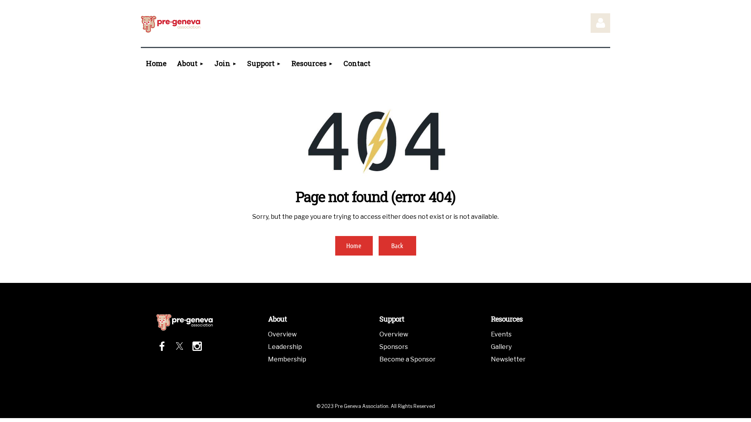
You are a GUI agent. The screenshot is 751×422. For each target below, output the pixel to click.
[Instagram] (197, 346)
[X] (179, 346)
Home (353, 245)
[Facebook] (161, 346)
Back (397, 245)
